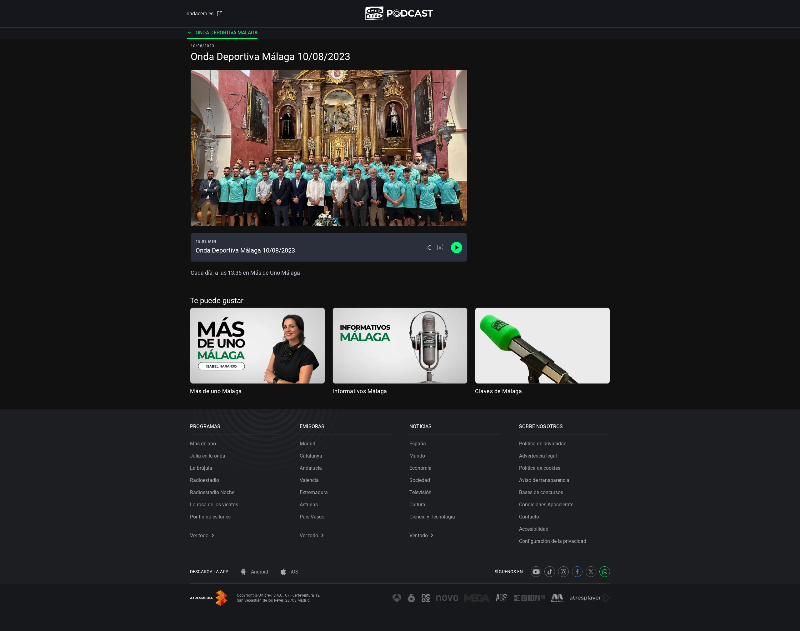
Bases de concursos (541, 492)
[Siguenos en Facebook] (577, 571)
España (417, 444)
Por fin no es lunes (210, 517)
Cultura (417, 505)
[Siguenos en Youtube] (536, 571)
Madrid (307, 444)
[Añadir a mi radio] (440, 247)
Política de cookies (539, 468)
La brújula (201, 468)
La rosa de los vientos (214, 505)
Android (259, 572)
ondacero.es (200, 14)
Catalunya (311, 456)
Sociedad (419, 480)
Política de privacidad (543, 444)
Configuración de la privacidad (552, 541)
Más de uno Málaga (216, 391)
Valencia (309, 480)
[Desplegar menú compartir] (428, 247)
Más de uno (203, 444)
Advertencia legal (538, 456)
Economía (420, 468)
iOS (293, 572)
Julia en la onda (207, 456)
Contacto (529, 517)
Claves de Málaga (498, 391)
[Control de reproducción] (456, 247)
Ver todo (199, 535)
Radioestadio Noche (212, 492)
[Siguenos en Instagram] (563, 571)
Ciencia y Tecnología (432, 517)
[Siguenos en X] (591, 571)
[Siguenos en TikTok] (549, 571)
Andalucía (311, 468)
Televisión (420, 492)
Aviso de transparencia (544, 480)
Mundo (417, 456)
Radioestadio (204, 480)
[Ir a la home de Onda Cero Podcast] (400, 13)
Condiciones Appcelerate (546, 505)
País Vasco (312, 517)
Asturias (309, 505)
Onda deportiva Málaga (227, 33)
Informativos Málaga (359, 391)
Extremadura (314, 492)
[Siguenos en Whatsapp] (604, 571)
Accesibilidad (533, 529)
